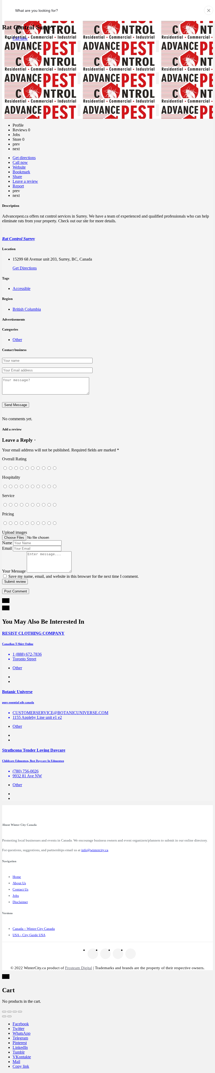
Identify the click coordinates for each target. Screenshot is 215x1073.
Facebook (21, 1024)
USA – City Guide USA (29, 935)
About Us (19, 883)
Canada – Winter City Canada (34, 929)
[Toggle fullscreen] (15, 1011)
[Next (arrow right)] (9, 1016)
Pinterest (20, 1042)
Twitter (18, 1028)
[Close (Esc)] (4, 1011)
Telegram (20, 1038)
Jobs (16, 896)
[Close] (208, 10)
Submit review (15, 582)
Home (17, 877)
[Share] (9, 1011)
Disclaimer (20, 902)
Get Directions (25, 268)
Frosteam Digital (78, 968)
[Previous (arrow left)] (4, 1016)
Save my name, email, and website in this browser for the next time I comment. (73, 576)
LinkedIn (20, 1047)
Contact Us (20, 889)
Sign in (194, 10)
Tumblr (19, 1052)
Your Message (14, 571)
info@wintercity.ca (94, 850)
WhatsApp (21, 1033)
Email (7, 548)
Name (7, 543)
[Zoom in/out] (20, 1011)
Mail (16, 1061)
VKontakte (22, 1057)
